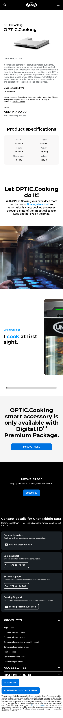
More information (37, 705)
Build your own (19, 101)
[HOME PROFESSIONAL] (31, 5)
